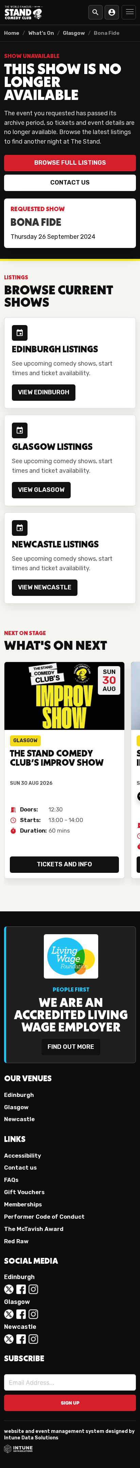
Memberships (23, 1204)
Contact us (70, 182)
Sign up (70, 1403)
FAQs (11, 1179)
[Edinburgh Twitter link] (9, 1289)
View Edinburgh (43, 392)
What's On (41, 33)
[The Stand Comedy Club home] (23, 12)
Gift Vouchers (24, 1192)
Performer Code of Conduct (44, 1216)
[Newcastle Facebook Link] (21, 1339)
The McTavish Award (34, 1228)
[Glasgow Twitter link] (9, 1314)
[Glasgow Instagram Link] (33, 1314)
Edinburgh (19, 1094)
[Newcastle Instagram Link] (33, 1339)
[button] (129, 12)
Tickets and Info (64, 864)
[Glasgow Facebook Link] (21, 1314)
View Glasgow (41, 490)
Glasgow (74, 33)
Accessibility (22, 1155)
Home (11, 33)
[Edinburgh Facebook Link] (21, 1289)
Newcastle (19, 1119)
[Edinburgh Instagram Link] (33, 1289)
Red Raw (16, 1241)
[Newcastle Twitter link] (9, 1339)
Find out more (71, 1047)
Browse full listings (70, 162)
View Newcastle (44, 587)
